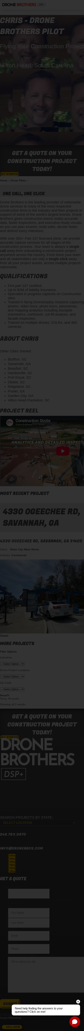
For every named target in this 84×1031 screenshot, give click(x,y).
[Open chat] (74, 1021)
